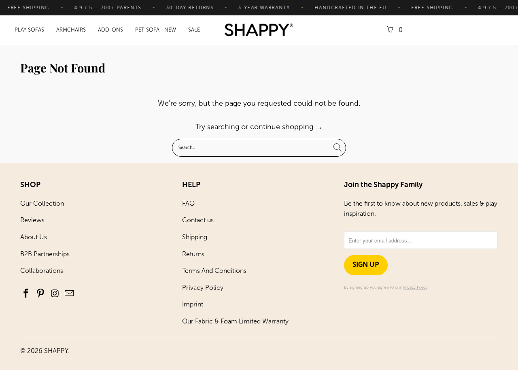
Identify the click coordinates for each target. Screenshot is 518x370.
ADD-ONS (110, 30)
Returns (193, 254)
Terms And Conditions (214, 270)
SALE (194, 30)
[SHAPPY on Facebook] (26, 294)
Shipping (194, 237)
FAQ (188, 203)
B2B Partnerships (45, 254)
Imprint (192, 304)
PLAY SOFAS (29, 30)
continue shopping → (286, 126)
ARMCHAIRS (71, 30)
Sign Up (365, 265)
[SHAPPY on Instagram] (55, 294)
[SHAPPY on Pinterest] (41, 294)
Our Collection (42, 203)
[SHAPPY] (259, 30)
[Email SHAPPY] (70, 294)
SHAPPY (56, 351)
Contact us (198, 220)
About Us (33, 237)
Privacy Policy (202, 287)
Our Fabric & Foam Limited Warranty (235, 321)
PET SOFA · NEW (155, 30)
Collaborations (41, 270)
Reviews (32, 220)
